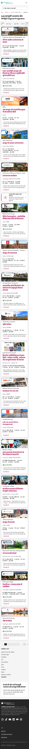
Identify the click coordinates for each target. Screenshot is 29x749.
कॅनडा (2, 667)
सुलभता (14, 745)
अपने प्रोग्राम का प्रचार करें (6, 734)
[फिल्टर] (26, 24)
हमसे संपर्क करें (4, 737)
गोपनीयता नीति (9, 745)
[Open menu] (26, 2)
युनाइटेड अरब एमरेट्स (6, 674)
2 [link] (8, 644)
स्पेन (2, 659)
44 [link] (24, 644)
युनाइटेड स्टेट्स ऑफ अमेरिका (7, 652)
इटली (2, 664)
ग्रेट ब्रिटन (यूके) (5, 654)
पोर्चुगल (2, 672)
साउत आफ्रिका (4, 662)
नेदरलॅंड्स (3, 669)
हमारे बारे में (3, 731)
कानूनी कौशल (16, 24)
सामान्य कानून (8, 24)
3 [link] (11, 644)
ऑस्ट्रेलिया (3, 657)
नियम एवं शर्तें (3, 745)
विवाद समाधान (24, 24)
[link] (27, 644)
